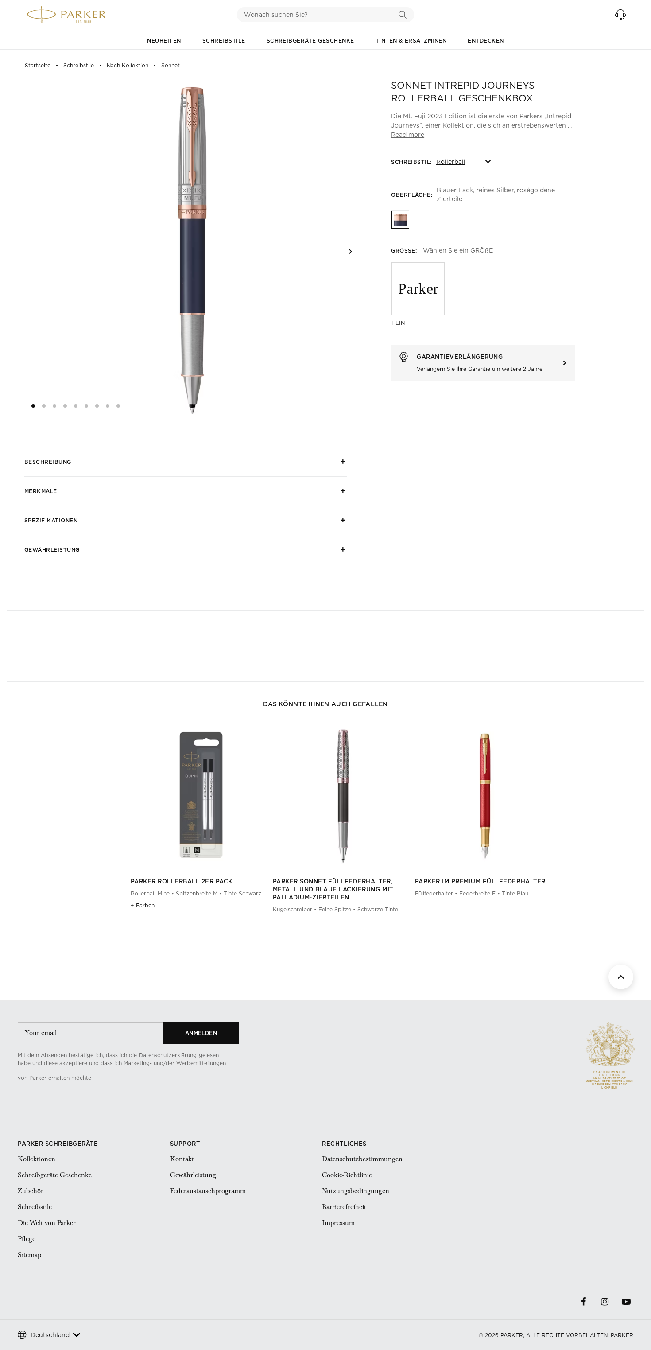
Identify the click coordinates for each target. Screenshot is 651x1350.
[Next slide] (350, 251)
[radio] (400, 219)
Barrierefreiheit (344, 1206)
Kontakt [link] (182, 1159)
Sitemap (29, 1254)
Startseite (37, 65)
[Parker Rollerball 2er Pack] (201, 840)
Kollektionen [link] (36, 1159)
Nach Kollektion (127, 65)
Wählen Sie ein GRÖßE (458, 250)
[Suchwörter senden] (403, 15)
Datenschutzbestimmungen (362, 1159)
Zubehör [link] (30, 1191)
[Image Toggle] (408, 857)
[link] (132, 1078)
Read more (407, 134)
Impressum (338, 1222)
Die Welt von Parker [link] (47, 1222)
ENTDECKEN (486, 40)
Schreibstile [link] (35, 1206)
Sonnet (170, 65)
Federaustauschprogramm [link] (208, 1191)
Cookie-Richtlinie (347, 1175)
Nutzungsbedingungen (355, 1191)
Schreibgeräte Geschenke (310, 40)
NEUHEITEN (164, 40)
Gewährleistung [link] (193, 1175)
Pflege (26, 1238)
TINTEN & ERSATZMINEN (411, 40)
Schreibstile (223, 40)
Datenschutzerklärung (168, 1055)
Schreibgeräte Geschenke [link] (55, 1175)
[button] (620, 14)
